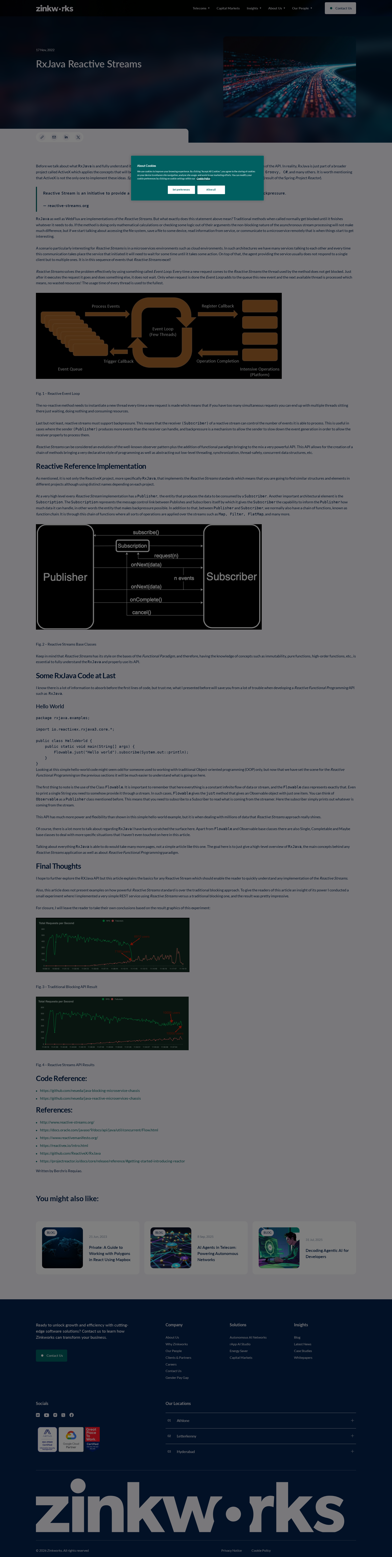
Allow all (211, 189)
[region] (197, 178)
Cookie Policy (203, 178)
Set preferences (181, 189)
